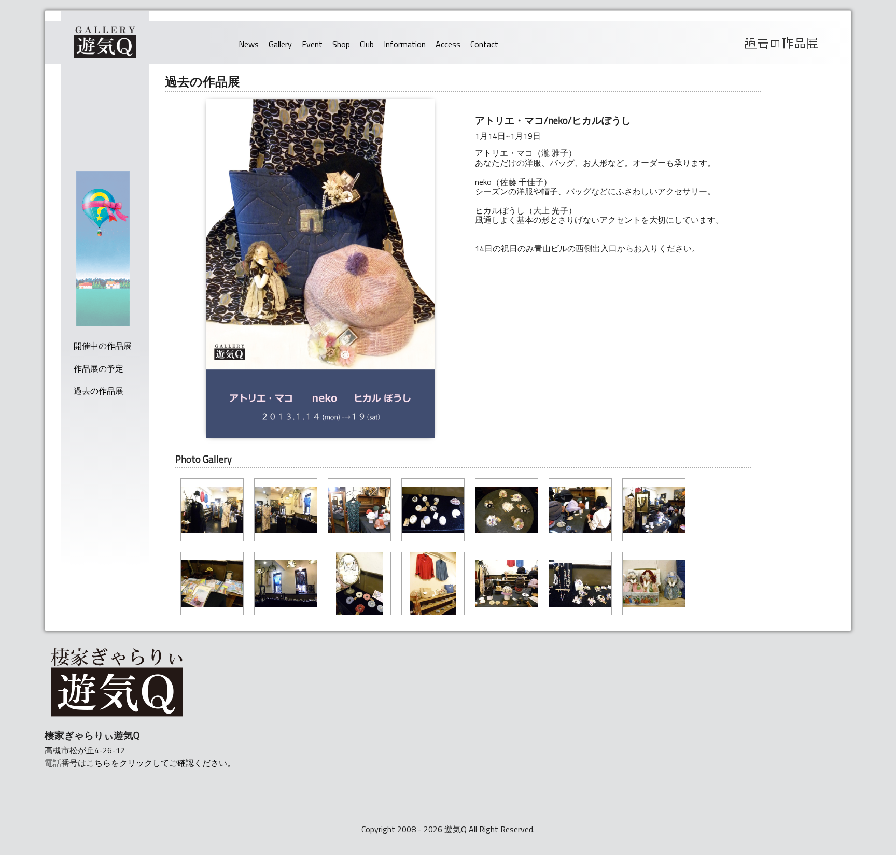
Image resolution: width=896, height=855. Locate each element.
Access (448, 44)
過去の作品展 (98, 390)
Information (405, 44)
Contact (484, 44)
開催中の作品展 (103, 345)
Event (312, 44)
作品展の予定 (98, 368)
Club (367, 44)
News (249, 44)
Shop (341, 44)
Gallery (280, 44)
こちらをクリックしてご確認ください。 (160, 763)
